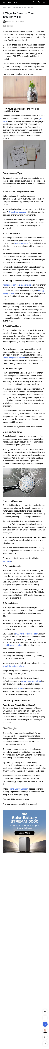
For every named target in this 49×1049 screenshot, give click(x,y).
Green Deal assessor (17, 212)
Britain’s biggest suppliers (14, 358)
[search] (33, 2)
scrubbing (7, 561)
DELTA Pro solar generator (26, 634)
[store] (38, 2)
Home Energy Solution (18, 789)
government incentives (31, 681)
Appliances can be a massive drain (18, 285)
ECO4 (20, 689)
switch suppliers (21, 243)
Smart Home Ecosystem (13, 666)
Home (4, 7)
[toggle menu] (43, 2)
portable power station (12, 645)
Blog (9, 7)
